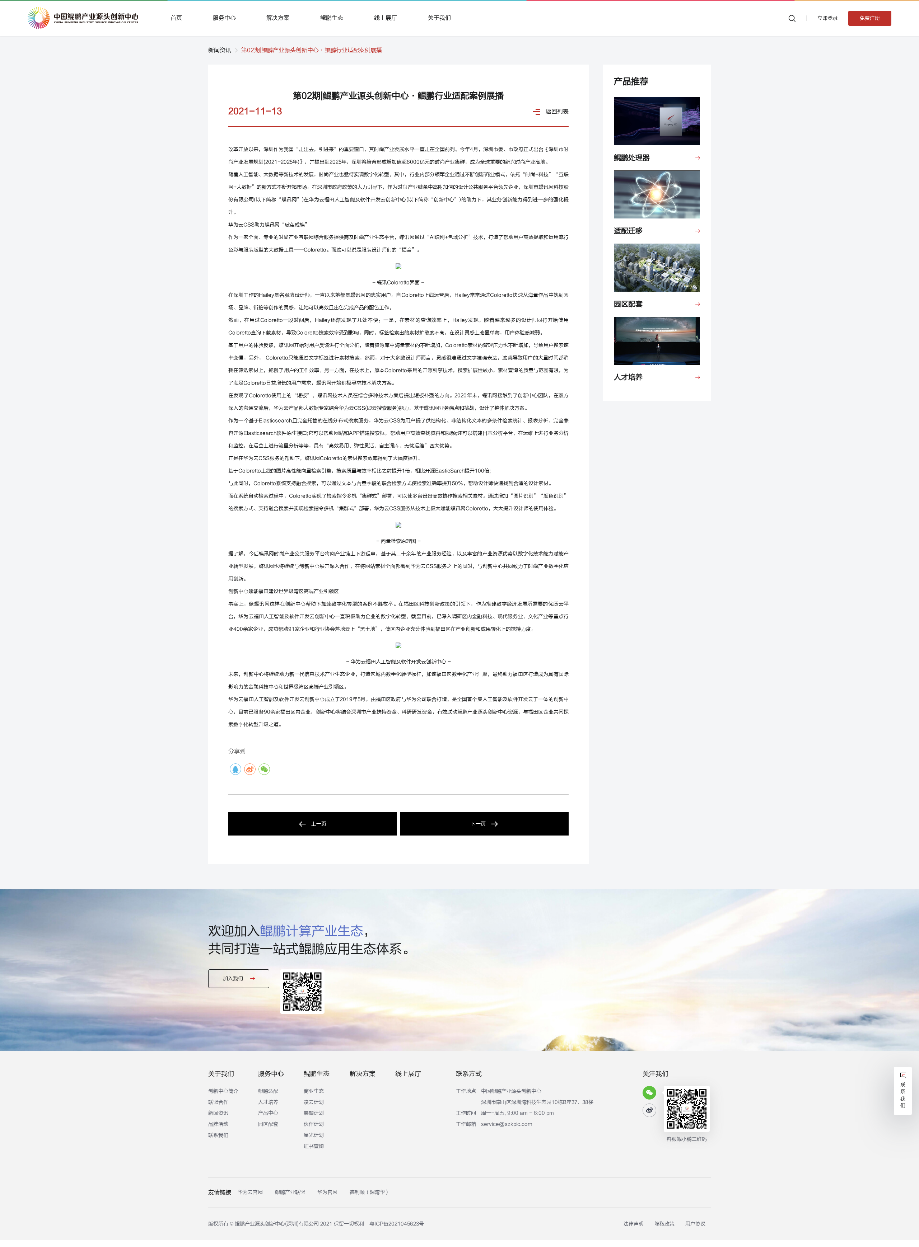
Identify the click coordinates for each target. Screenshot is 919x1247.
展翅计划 (314, 1113)
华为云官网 (250, 1192)
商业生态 (314, 1091)
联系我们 (218, 1135)
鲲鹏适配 (268, 1091)
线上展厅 (385, 18)
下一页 (478, 824)
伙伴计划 (314, 1124)
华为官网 (327, 1192)
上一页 (318, 824)
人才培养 (268, 1102)
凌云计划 (314, 1102)
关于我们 (439, 18)
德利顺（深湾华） (370, 1192)
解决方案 (277, 18)
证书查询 (314, 1146)
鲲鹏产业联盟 (290, 1192)
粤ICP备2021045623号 (396, 1224)
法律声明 (634, 1224)
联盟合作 (218, 1102)
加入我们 (233, 978)
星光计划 (314, 1135)
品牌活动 (218, 1124)
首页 (176, 18)
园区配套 (268, 1124)
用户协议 (695, 1224)
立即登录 (827, 18)
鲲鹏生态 (331, 18)
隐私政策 (664, 1224)
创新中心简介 (223, 1091)
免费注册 (870, 18)
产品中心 (268, 1113)
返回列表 (557, 111)
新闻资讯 (219, 50)
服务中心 (224, 18)
